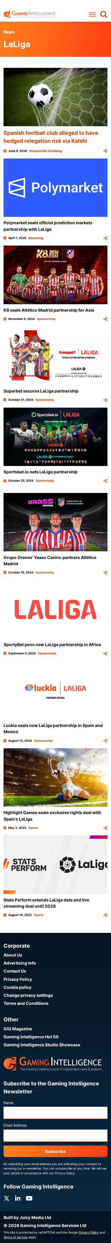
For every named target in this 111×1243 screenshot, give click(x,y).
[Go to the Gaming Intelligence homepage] (29, 14)
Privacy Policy (18, 979)
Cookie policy (17, 987)
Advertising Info (20, 962)
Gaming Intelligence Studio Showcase (42, 1044)
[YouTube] (29, 1198)
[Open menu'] (92, 14)
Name (8, 1103)
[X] (6, 1198)
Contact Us (15, 970)
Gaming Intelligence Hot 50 (31, 1036)
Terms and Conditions (26, 1003)
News (9, 31)
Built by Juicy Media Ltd (27, 1217)
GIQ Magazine (18, 1028)
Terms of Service (16, 1237)
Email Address (15, 1125)
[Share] (105, 151)
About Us (13, 954)
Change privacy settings (28, 995)
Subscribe (55, 1151)
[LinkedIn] (17, 1198)
